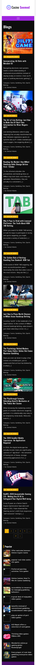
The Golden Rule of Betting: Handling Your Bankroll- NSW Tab (16, 258)
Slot (23, 83)
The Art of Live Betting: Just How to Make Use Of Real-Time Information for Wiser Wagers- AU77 (16, 123)
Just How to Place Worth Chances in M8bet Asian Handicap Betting (17, 315)
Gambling (18, 83)
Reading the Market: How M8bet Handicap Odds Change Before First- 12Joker (16, 164)
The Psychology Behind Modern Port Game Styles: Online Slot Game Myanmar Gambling (18, 351)
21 (15, 536)
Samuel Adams (12, 87)
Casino (12, 83)
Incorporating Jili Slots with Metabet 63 (14, 62)
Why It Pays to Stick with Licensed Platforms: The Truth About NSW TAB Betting (17, 223)
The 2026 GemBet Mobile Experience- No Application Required (14, 440)
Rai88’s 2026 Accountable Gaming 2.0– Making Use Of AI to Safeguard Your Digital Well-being (17, 496)
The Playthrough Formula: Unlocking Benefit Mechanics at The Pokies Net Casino (16, 401)
